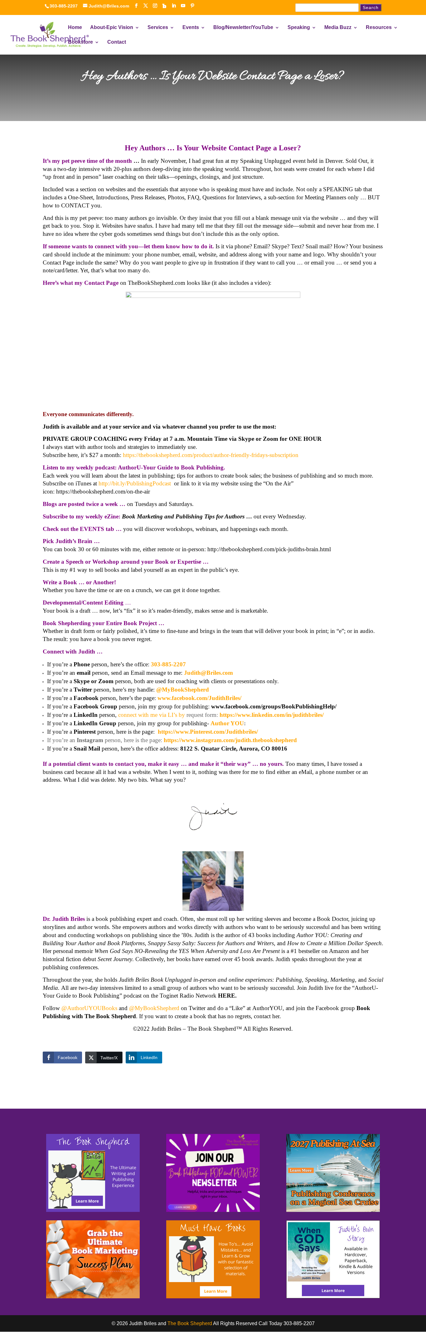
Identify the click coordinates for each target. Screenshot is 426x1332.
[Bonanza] (164, 6)
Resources (379, 27)
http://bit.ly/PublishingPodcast (135, 483)
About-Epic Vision (111, 27)
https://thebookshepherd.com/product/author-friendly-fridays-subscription (210, 455)
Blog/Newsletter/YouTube (243, 27)
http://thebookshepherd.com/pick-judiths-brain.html (269, 549)
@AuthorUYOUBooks (89, 1008)
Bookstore (80, 42)
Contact (116, 42)
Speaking (299, 27)
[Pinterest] (192, 5)
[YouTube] (183, 5)
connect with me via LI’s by (151, 715)
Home (75, 27)
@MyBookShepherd (154, 1008)
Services (158, 27)
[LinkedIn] (174, 5)
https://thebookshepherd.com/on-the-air (103, 491)
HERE (226, 995)
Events (190, 27)
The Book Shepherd (189, 1323)
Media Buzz (337, 27)
